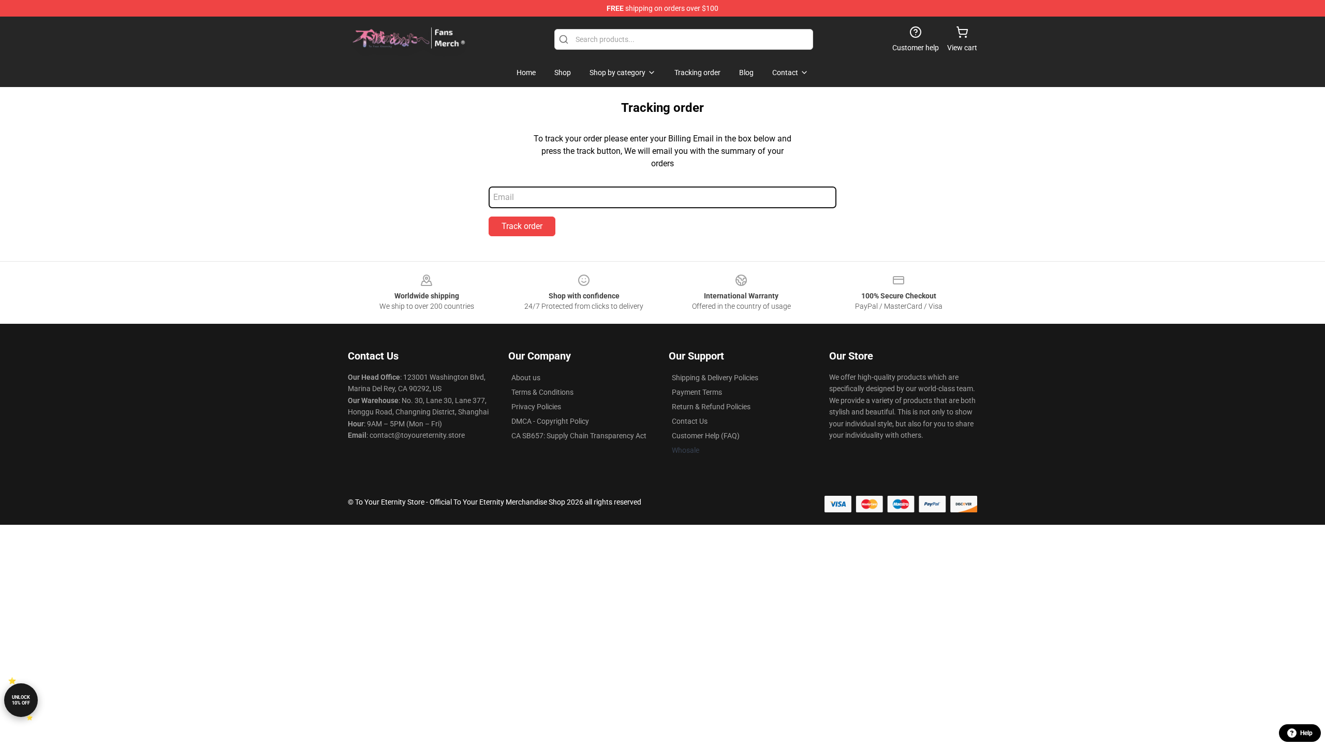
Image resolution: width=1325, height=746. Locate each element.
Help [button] (1306, 733)
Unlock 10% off (21, 700)
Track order (522, 226)
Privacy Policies (536, 407)
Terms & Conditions (542, 392)
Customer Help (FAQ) (706, 436)
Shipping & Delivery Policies (715, 378)
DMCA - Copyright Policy (550, 421)
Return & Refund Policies (711, 407)
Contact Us (690, 421)
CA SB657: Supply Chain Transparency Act (578, 436)
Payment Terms (697, 392)
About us (525, 378)
